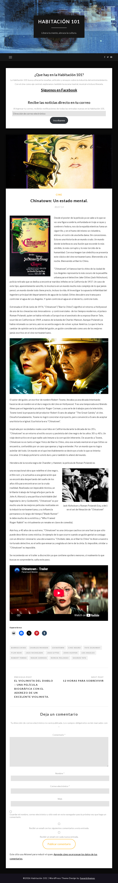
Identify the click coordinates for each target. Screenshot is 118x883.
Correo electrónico (60, 786)
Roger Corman (39, 658)
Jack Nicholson (34, 653)
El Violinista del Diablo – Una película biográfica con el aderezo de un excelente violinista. (33, 688)
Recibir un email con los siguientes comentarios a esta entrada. (59, 828)
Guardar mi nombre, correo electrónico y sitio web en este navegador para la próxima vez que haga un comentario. (58, 815)
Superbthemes (87, 878)
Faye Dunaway (92, 648)
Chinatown (58, 648)
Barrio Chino (18, 648)
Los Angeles (88, 653)
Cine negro (74, 648)
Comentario (59, 734)
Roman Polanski (60, 658)
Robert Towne (19, 658)
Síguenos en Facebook (59, 90)
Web (60, 799)
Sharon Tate (79, 658)
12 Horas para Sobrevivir (83, 680)
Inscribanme (59, 120)
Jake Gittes (53, 653)
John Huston (70, 653)
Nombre (60, 773)
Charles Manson (39, 648)
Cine (59, 194)
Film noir (16, 653)
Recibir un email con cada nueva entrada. (59, 836)
